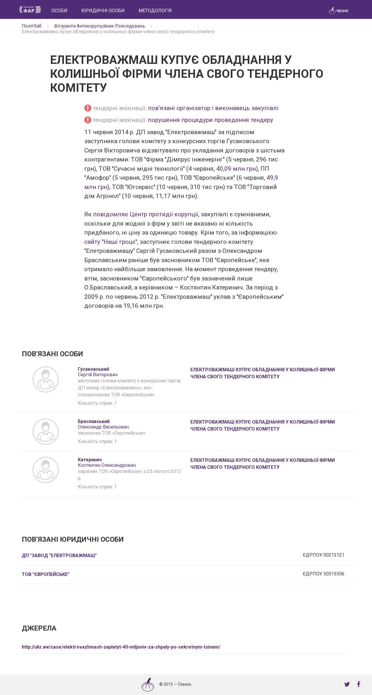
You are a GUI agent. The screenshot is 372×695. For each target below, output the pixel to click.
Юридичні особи (103, 10)
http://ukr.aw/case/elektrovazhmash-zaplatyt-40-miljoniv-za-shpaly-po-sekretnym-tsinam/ (121, 647)
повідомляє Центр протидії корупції (145, 214)
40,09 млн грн (236, 168)
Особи (59, 10)
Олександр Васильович (103, 424)
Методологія (155, 10)
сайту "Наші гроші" (110, 241)
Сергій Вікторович (97, 371)
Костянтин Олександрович (107, 462)
